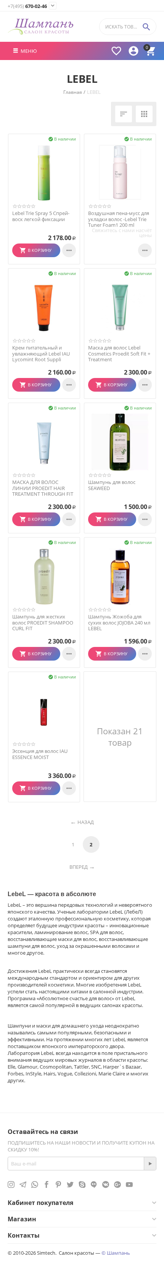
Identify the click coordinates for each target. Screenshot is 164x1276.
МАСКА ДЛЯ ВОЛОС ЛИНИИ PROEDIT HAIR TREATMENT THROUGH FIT (42, 488)
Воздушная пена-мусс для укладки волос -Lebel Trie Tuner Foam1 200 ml (118, 219)
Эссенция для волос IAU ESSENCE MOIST (40, 754)
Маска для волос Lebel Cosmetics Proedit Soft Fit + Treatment (119, 354)
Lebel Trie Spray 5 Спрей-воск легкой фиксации (40, 216)
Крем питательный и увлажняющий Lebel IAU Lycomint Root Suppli (41, 354)
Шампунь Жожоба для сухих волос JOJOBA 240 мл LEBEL (119, 623)
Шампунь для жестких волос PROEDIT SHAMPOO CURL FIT (42, 623)
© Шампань (115, 1252)
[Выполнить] (150, 1163)
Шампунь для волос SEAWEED (111, 485)
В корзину (39, 250)
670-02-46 (27, 6)
